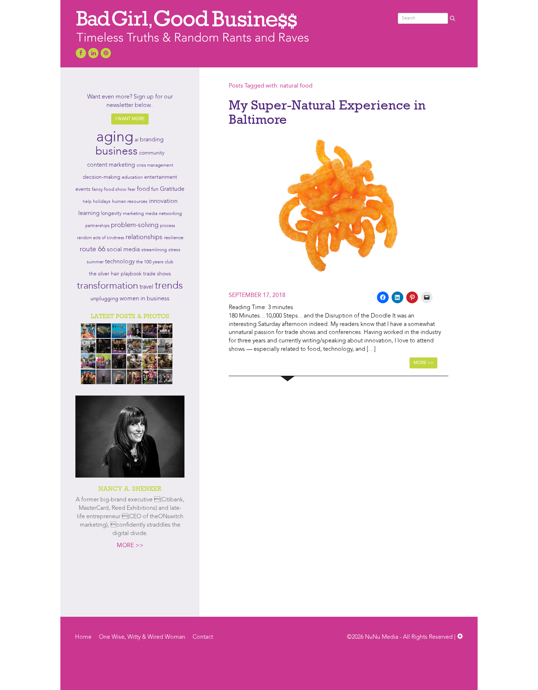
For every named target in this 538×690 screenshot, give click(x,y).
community (151, 153)
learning (89, 213)
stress (174, 250)
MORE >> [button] (423, 363)
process (167, 226)
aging (114, 137)
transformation (107, 286)
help (87, 202)
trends (169, 286)
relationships (144, 237)
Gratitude (172, 189)
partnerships (97, 226)
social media (123, 250)
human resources (129, 201)
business (117, 151)
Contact (203, 637)
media (151, 214)
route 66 (92, 249)
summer (95, 262)
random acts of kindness (100, 238)
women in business (144, 299)
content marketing (111, 165)
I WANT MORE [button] (130, 119)
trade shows (157, 274)
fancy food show (109, 189)
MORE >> (130, 546)
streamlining (154, 250)
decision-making (101, 177)
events (82, 189)
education (132, 177)
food (143, 189)
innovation (163, 201)
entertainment (160, 177)
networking (170, 213)
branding (152, 140)
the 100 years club (154, 262)
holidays (102, 201)
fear (131, 190)
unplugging (104, 299)
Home (83, 637)
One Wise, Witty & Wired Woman (142, 637)
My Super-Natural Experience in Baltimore (327, 112)
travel (146, 287)
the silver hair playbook (115, 274)
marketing (133, 213)
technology (120, 262)
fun (154, 189)
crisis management (155, 165)
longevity (111, 213)
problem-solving (134, 225)
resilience (173, 237)
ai (136, 139)
